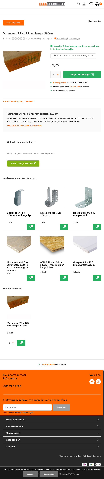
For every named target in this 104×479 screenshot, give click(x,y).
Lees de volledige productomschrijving (24, 125)
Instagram (98, 381)
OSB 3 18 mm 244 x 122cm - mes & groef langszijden (52, 265)
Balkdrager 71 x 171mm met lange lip (19, 214)
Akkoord (30, 474)
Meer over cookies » (71, 474)
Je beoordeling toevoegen (40, 38)
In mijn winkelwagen (31, 227)
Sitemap (97, 456)
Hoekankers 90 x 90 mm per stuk (84, 214)
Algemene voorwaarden (70, 456)
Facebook (92, 381)
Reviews (29, 101)
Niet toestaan (49, 474)
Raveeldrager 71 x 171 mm (50, 214)
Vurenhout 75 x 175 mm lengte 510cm (18, 324)
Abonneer (61, 407)
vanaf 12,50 (54, 364)
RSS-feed (87, 456)
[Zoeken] (78, 4)
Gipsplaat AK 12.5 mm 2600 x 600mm (84, 263)
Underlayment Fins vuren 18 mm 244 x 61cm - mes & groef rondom (18, 266)
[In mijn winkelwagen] (21, 343)
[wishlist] (91, 4)
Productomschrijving (12, 101)
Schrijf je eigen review (22, 163)
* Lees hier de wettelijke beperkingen (18, 412)
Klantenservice (94, 21)
